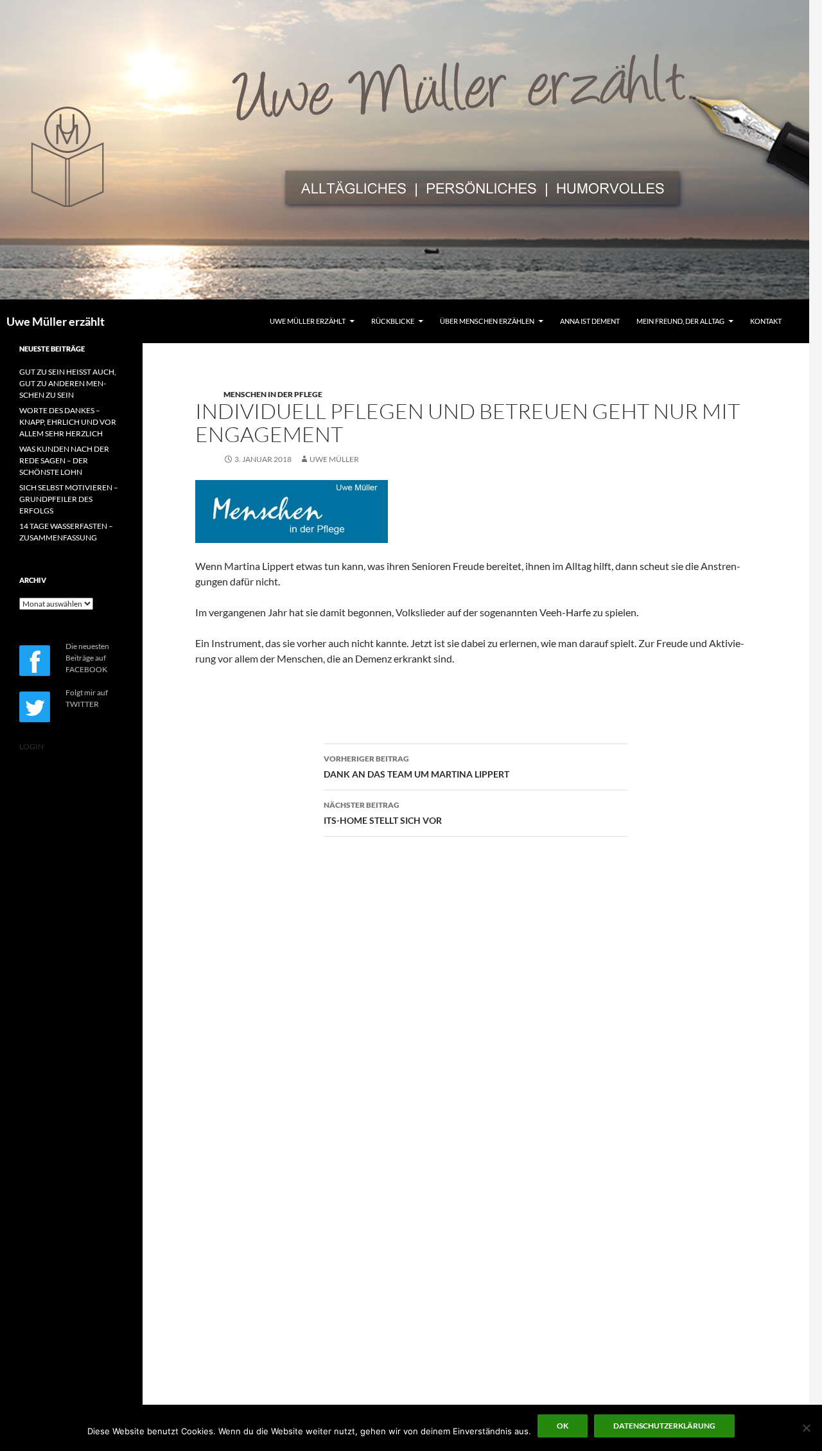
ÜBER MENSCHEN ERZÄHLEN (487, 321)
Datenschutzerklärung (664, 1425)
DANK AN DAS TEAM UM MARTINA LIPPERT (416, 766)
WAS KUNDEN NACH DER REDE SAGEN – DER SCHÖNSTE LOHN (64, 460)
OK (562, 1425)
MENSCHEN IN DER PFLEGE (272, 394)
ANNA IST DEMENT (590, 321)
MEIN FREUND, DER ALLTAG (680, 321)
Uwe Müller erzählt (55, 321)
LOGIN (31, 746)
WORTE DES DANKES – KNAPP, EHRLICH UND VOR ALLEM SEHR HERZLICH (67, 421)
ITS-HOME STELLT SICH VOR (383, 813)
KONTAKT (766, 321)
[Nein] (806, 1427)
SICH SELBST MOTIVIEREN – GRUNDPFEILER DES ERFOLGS (68, 499)
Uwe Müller (334, 459)
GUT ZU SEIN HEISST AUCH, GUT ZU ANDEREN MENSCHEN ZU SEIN (67, 383)
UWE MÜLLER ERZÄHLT (307, 321)
